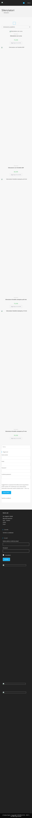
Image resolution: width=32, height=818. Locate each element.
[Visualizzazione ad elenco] (17, 23)
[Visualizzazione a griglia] (14, 23)
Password (4, 468)
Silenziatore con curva (16, 36)
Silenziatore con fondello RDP (16, 167)
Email (3, 461)
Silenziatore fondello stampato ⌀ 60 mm (16, 299)
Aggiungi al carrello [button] (16, 43)
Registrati (6, 492)
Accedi (6, 559)
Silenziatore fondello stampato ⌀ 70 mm (16, 431)
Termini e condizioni (6, 498)
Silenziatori (6, 12)
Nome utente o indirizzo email (11, 541)
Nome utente (5, 455)
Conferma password (6, 474)
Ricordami (8, 555)
